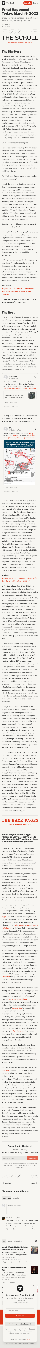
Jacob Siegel (6, 24)
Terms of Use (30, 1163)
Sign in (35, 3)
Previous (8, 1183)
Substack (9, 1343)
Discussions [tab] (18, 1241)
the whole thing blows (18, 999)
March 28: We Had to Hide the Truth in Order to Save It (15, 1248)
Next (33, 1183)
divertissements (18, 1031)
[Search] (36, 1241)
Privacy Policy (27, 1333)
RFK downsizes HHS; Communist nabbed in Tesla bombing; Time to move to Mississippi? (14, 1253)
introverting (17, 1008)
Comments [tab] (7, 1198)
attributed (6, 976)
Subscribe (27, 3)
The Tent (5, 1070)
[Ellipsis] (37, 1217)
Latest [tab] (10, 1241)
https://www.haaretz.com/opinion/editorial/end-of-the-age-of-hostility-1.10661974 (19, 580)
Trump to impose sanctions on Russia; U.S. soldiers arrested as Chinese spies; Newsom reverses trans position (14, 1274)
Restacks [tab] (16, 1198)
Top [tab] (4, 1241)
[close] (34, 1286)
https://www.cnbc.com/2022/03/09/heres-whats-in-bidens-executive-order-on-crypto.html (18, 291)
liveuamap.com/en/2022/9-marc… (16, 388)
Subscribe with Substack (21, 1324)
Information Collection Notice (24, 1165)
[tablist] (11, 1198)
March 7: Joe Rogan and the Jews (14, 1268)
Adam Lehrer (18, 1259)
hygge (4, 916)
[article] (20, 1254)
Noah (8, 1218)
